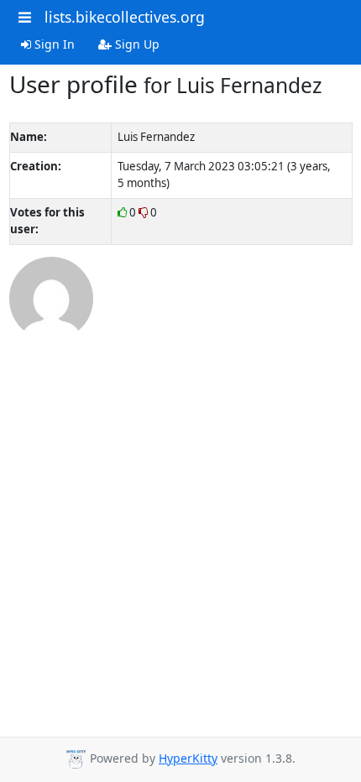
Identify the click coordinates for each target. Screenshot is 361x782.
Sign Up (136, 44)
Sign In (53, 44)
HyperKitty (188, 758)
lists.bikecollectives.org (124, 17)
